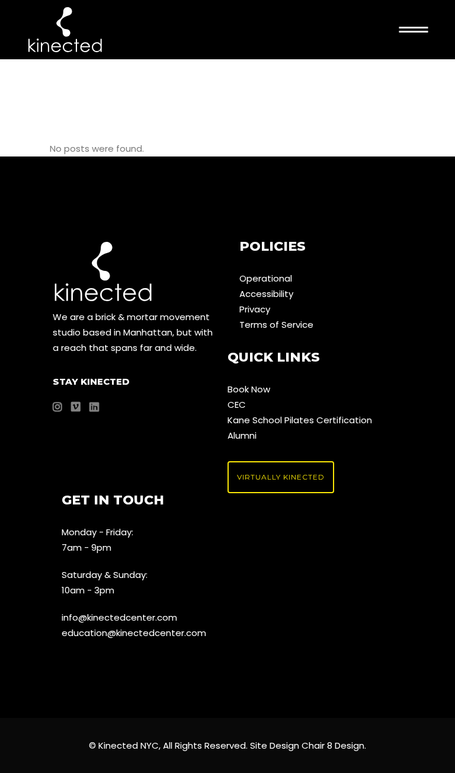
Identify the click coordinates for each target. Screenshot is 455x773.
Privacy (254, 309)
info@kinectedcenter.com (119, 617)
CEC (237, 404)
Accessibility (266, 294)
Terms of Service (276, 324)
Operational (265, 278)
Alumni (242, 435)
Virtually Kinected (281, 476)
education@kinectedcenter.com (134, 633)
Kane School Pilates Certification (300, 420)
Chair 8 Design (333, 745)
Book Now (249, 389)
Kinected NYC (128, 745)
